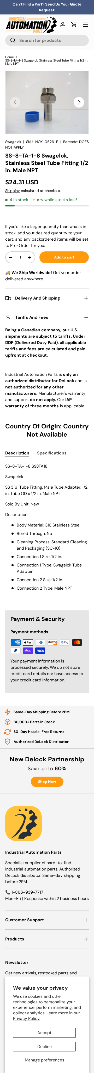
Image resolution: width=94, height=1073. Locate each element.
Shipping (12, 190)
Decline (44, 1046)
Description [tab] (17, 453)
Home (9, 57)
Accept (44, 1032)
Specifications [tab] (52, 453)
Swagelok (13, 141)
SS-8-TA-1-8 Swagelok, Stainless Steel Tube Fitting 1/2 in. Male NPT (46, 62)
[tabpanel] (47, 532)
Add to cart (64, 257)
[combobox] (47, 40)
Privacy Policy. (26, 1018)
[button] (74, 25)
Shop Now (47, 781)
